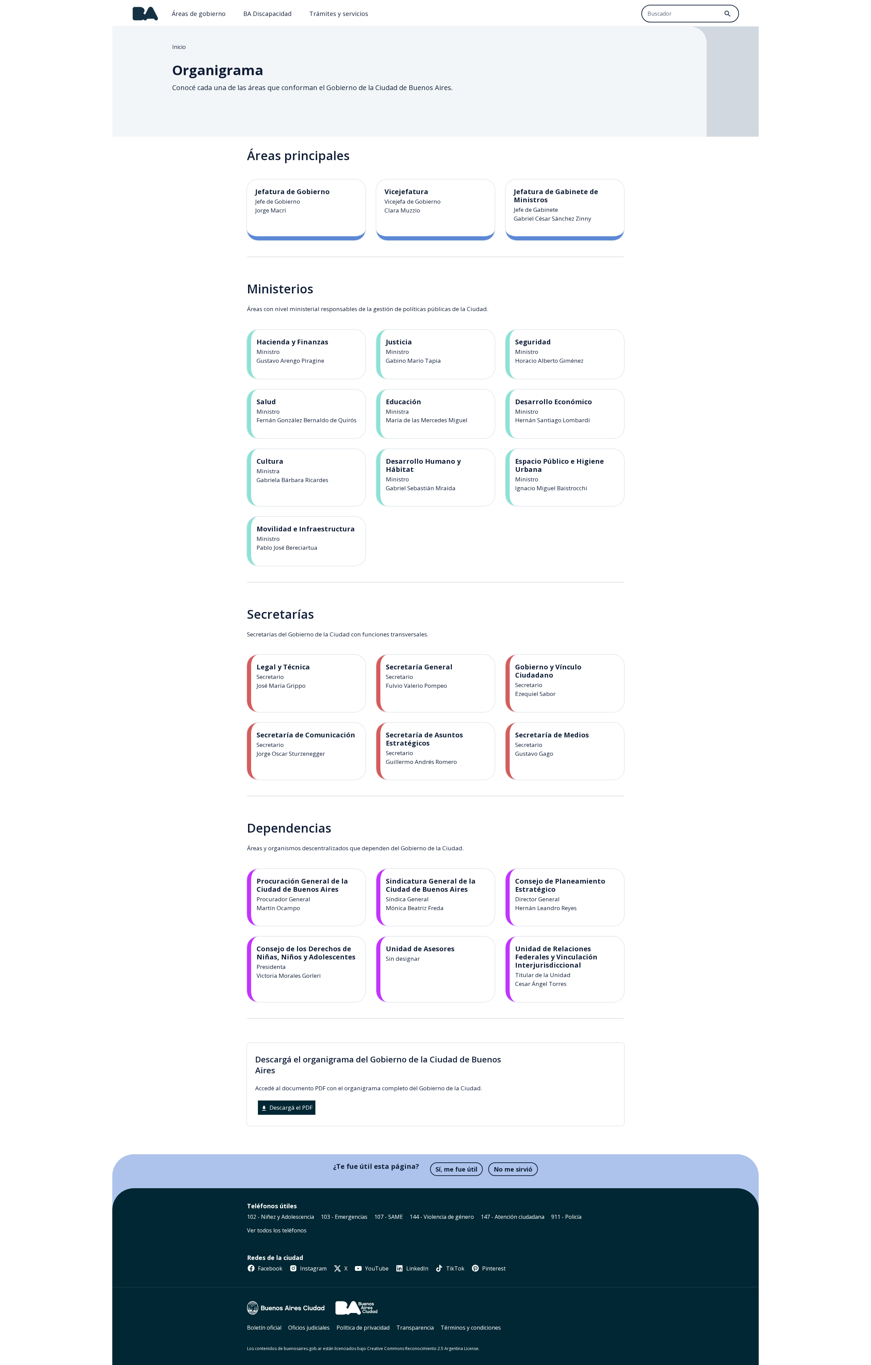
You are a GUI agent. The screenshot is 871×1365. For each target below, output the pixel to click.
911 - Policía (566, 1217)
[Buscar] (727, 13)
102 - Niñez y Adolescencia (280, 1217)
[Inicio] (145, 13)
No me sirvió (513, 1169)
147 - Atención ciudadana (512, 1217)
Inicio (179, 47)
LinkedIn (416, 1268)
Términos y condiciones (471, 1327)
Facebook (269, 1268)
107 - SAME (388, 1217)
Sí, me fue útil (456, 1169)
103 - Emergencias (344, 1217)
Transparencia (415, 1327)
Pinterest (493, 1268)
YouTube (376, 1268)
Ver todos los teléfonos (277, 1230)
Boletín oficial (264, 1327)
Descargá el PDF (290, 1107)
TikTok (454, 1268)
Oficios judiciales (309, 1327)
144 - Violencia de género (442, 1217)
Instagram (313, 1268)
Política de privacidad (363, 1327)
